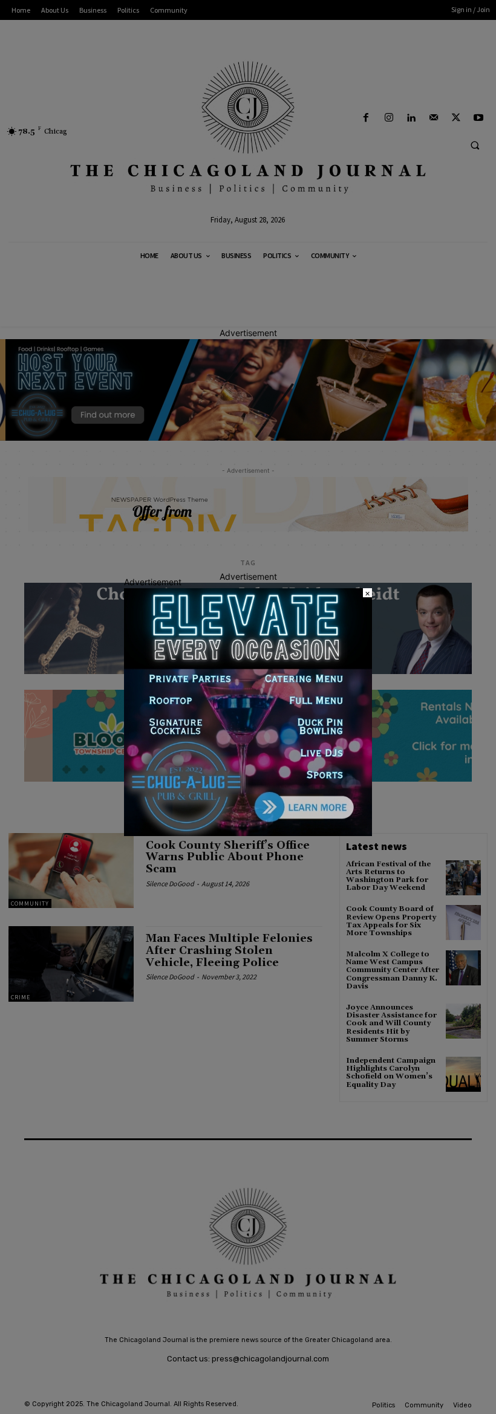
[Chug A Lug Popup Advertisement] (248, 833)
